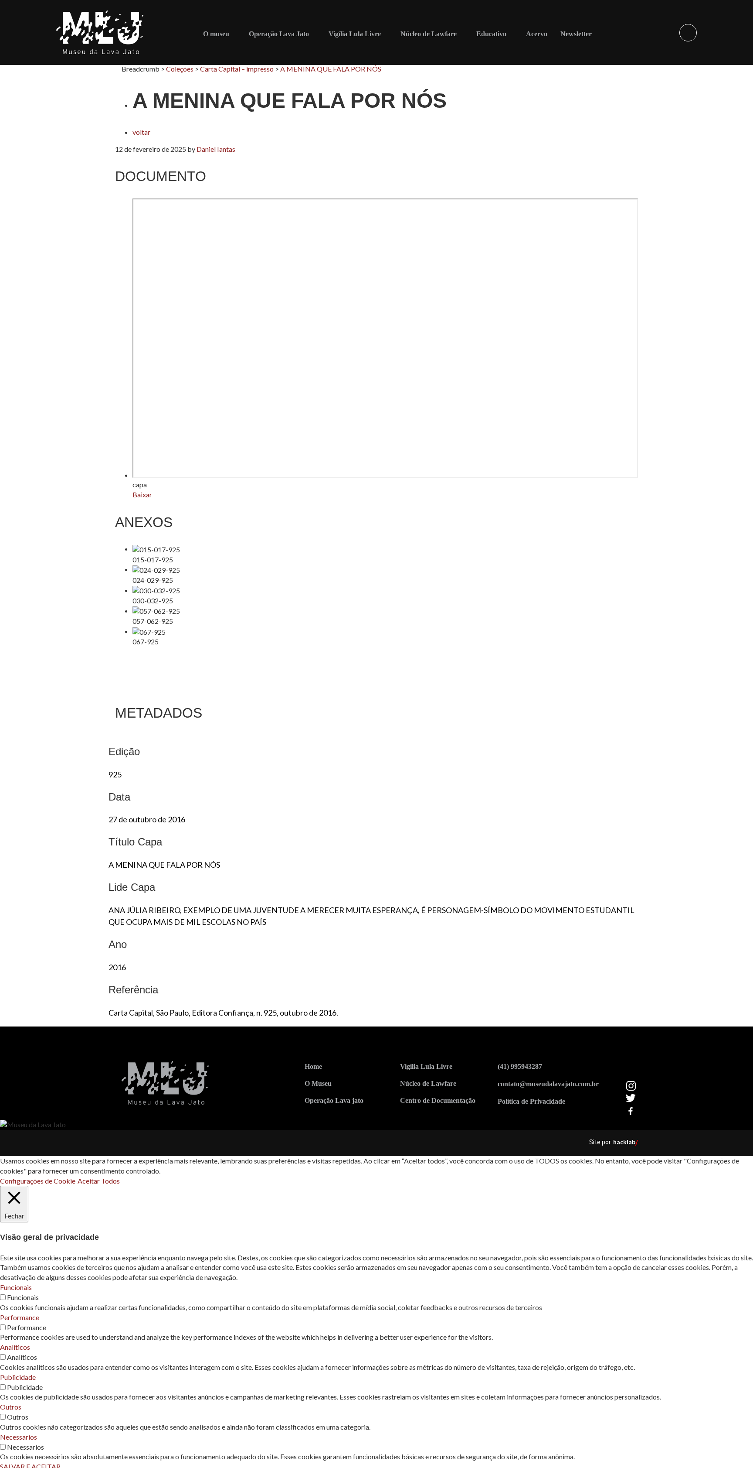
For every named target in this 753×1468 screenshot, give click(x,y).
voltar (141, 132)
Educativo (491, 34)
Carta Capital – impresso (237, 69)
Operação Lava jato (334, 1100)
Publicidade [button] (18, 1377)
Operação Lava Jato (279, 34)
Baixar (142, 494)
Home (313, 1066)
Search (688, 32)
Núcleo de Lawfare (428, 34)
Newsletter (576, 34)
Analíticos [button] (15, 1347)
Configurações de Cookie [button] (37, 1181)
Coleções (179, 69)
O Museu (318, 1083)
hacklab (624, 1142)
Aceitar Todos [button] (99, 1181)
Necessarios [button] (18, 1437)
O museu (216, 34)
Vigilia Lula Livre (426, 1066)
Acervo (536, 34)
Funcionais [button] (16, 1287)
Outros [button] (10, 1407)
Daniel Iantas (216, 149)
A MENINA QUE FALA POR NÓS (330, 69)
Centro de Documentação (437, 1100)
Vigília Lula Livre (355, 34)
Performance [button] (19, 1317)
